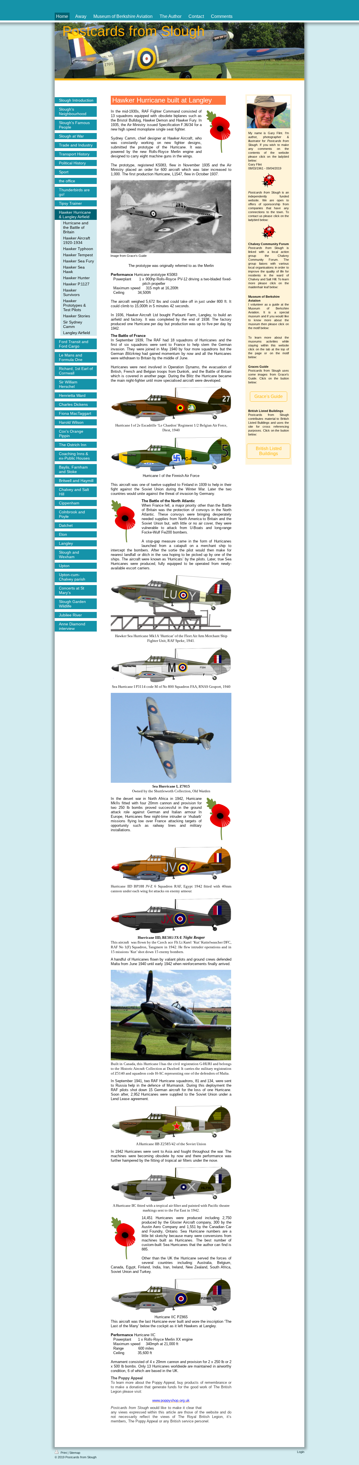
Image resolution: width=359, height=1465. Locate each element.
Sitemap (74, 1452)
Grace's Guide (268, 396)
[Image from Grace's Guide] (171, 216)
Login (300, 1452)
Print (64, 1452)
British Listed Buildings (269, 451)
